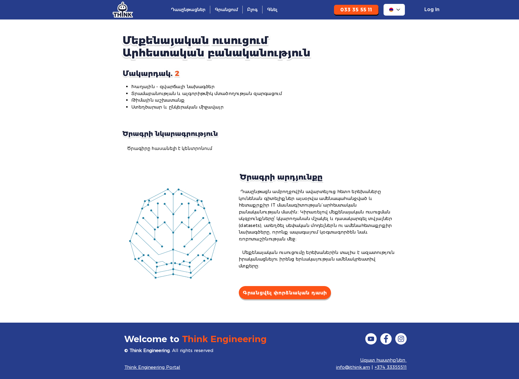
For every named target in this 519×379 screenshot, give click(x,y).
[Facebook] (386, 339)
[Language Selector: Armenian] (394, 10)
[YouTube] (371, 339)
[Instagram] (401, 339)
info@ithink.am (353, 367)
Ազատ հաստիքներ (383, 360)
